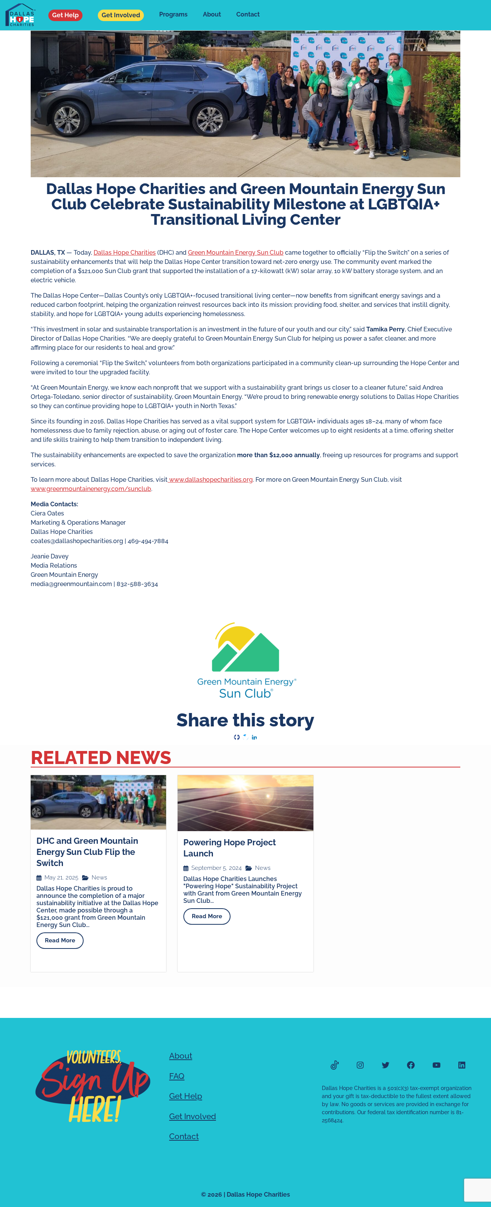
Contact (248, 14)
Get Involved (121, 15)
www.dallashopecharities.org (210, 479)
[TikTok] (334, 1065)
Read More (60, 940)
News (99, 878)
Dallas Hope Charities (125, 252)
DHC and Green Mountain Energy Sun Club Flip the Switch (87, 852)
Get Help (65, 15)
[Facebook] (410, 1065)
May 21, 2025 (61, 878)
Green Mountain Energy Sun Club (235, 252)
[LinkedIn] (461, 1065)
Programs (173, 14)
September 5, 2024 (216, 868)
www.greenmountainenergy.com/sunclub (91, 488)
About (212, 14)
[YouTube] (436, 1065)
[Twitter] (385, 1065)
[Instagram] (360, 1065)
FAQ (177, 1076)
